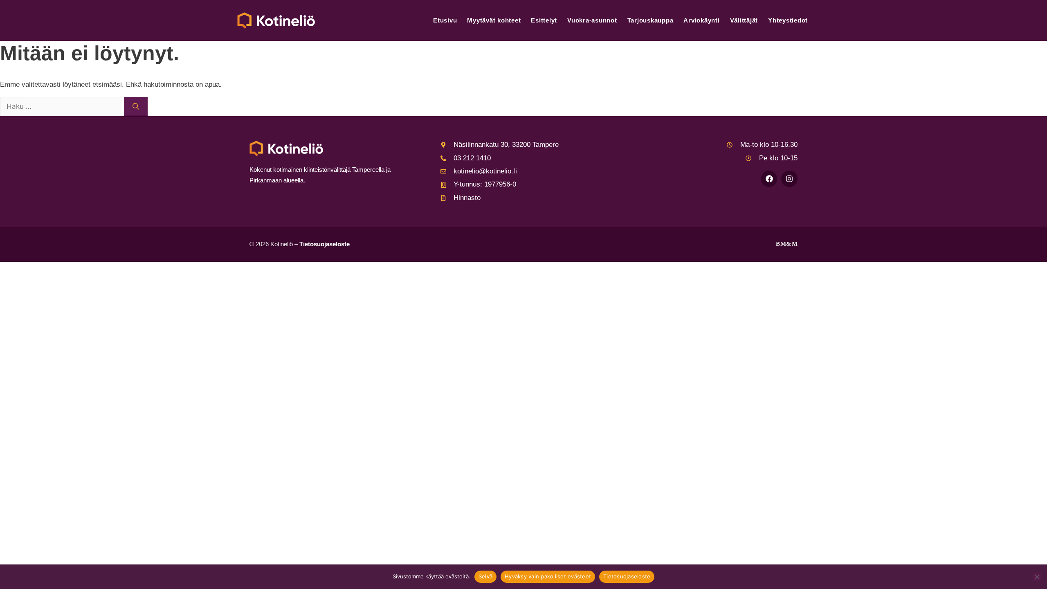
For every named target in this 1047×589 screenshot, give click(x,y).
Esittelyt (544, 20)
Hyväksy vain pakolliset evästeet (548, 576)
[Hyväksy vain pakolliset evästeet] (1037, 577)
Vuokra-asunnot (592, 20)
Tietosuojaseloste (324, 244)
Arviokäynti (701, 20)
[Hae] (136, 106)
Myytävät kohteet (494, 20)
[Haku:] (62, 107)
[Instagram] (789, 179)
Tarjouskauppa (650, 20)
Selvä (485, 576)
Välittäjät (744, 20)
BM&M (787, 244)
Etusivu (445, 20)
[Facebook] (769, 179)
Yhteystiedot (788, 20)
